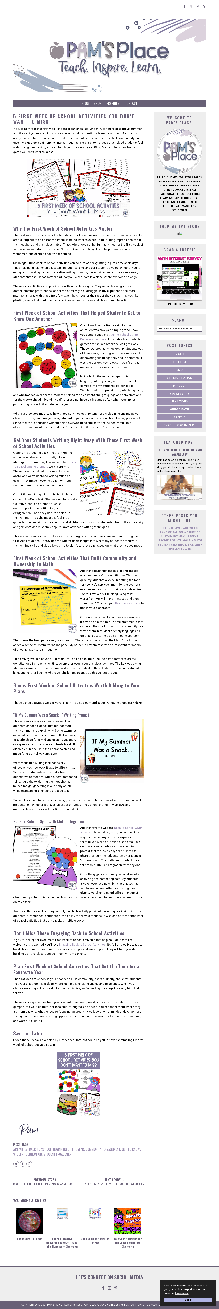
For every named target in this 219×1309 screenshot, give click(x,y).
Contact (131, 103)
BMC (180, 369)
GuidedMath (179, 409)
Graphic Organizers (180, 425)
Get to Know (131, 1149)
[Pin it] (29, 1164)
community (94, 1149)
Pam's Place (54, 1305)
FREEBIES (113, 103)
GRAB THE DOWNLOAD (180, 304)
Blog (85, 103)
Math (179, 354)
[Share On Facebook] (22, 1164)
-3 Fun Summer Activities (180, 528)
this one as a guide (127, 603)
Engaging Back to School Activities (82, 944)
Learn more (182, 1293)
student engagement (58, 1154)
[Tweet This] (16, 1164)
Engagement (111, 1149)
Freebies (179, 362)
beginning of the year (68, 1149)
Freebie (179, 417)
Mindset (179, 385)
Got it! (188, 1300)
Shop (98, 103)
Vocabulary (179, 393)
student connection (27, 1154)
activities (20, 1149)
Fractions (179, 401)
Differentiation (179, 377)
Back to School (40, 1149)
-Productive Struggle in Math (180, 540)
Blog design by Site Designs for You (112, 1305)
